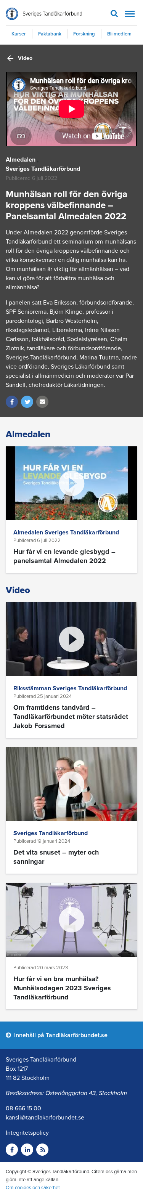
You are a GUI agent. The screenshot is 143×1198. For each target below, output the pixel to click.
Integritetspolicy (27, 1133)
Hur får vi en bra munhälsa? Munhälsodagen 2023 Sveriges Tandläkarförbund (62, 988)
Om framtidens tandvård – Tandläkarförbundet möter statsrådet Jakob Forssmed (70, 716)
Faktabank (49, 34)
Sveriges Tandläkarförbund (43, 169)
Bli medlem (119, 34)
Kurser (18, 34)
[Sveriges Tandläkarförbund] (44, 14)
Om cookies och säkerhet (33, 1188)
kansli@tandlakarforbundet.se (45, 1117)
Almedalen (20, 160)
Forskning (84, 34)
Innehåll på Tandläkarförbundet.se (60, 1035)
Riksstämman (33, 688)
